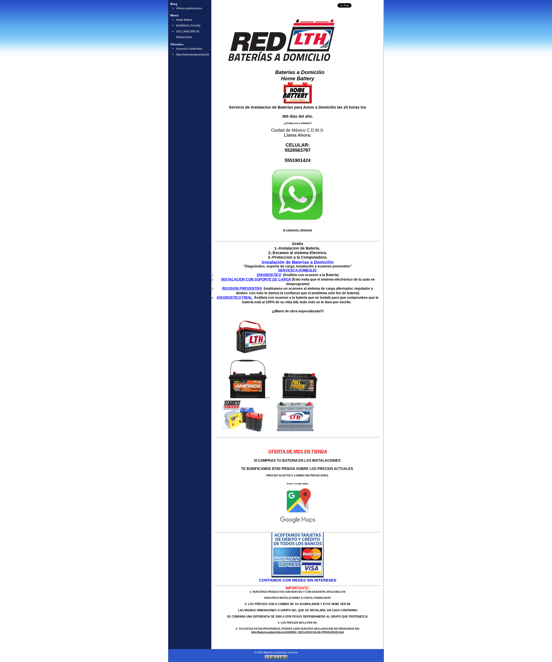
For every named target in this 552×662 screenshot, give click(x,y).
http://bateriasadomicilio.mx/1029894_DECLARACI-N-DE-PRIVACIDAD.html (297, 632)
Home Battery (184, 19)
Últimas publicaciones (189, 8)
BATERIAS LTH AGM (188, 25)
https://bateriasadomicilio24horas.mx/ (198, 54)
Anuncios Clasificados (189, 48)
